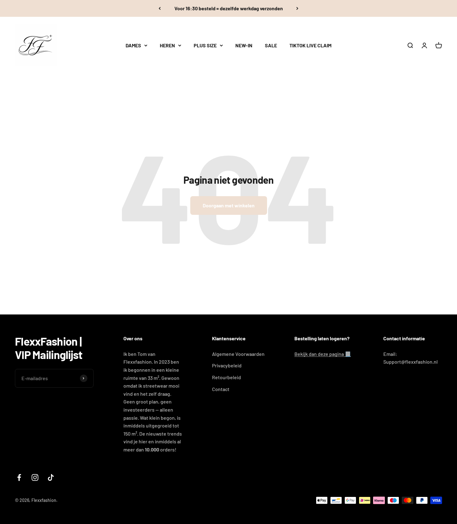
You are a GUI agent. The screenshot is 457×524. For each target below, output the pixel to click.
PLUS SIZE (205, 45)
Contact (220, 389)
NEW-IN (243, 45)
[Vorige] (160, 8)
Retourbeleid (226, 377)
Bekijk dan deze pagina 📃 (322, 354)
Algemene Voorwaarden (238, 354)
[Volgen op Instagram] (35, 477)
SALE (271, 45)
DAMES (133, 45)
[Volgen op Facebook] (19, 477)
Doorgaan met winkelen (229, 205)
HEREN (167, 45)
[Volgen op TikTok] (51, 477)
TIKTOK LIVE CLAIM (310, 45)
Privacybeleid (227, 365)
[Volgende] (297, 8)
